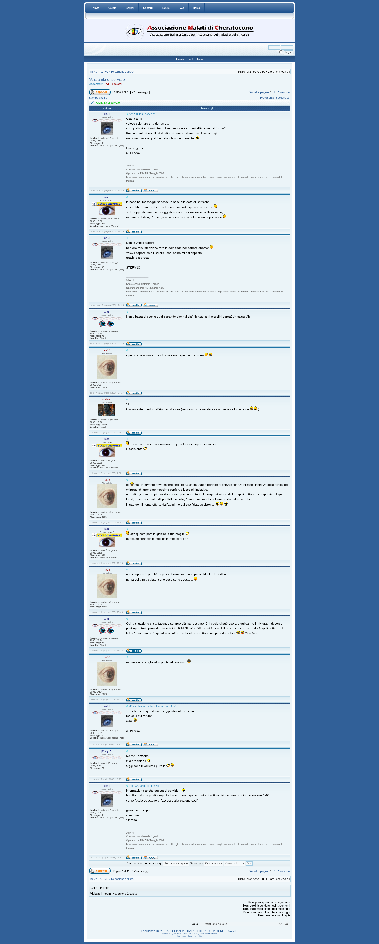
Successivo (283, 97)
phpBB (177, 934)
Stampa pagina (98, 97)
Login (200, 59)
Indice (93, 71)
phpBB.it (198, 936)
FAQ (181, 8)
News (96, 8)
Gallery (112, 8)
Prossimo (283, 92)
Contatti (148, 8)
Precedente (267, 97)
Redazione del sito (122, 71)
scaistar (117, 83)
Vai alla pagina (259, 92)
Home (196, 8)
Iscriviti (130, 8)
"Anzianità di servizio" (107, 79)
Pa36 (107, 83)
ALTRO (104, 71)
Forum (166, 8)
